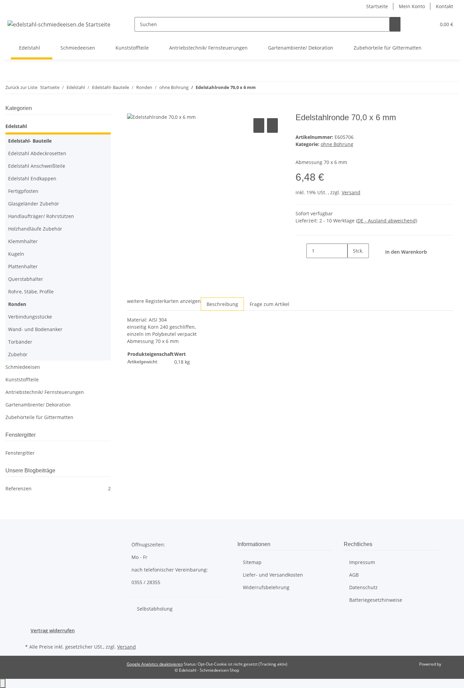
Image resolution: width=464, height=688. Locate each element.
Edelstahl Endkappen (32, 178)
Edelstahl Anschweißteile (36, 166)
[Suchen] (395, 24)
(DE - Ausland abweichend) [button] (386, 220)
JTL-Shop (450, 664)
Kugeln (16, 254)
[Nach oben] (2, 683)
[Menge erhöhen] (352, 265)
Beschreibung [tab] (222, 304)
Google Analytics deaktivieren (155, 664)
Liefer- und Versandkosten (273, 575)
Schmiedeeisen (22, 367)
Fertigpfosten (23, 191)
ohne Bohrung (337, 144)
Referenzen (58, 488)
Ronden (17, 304)
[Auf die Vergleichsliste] (258, 125)
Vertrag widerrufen (53, 630)
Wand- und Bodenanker (35, 329)
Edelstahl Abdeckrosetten (37, 153)
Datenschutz (363, 587)
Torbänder (20, 342)
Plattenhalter (23, 266)
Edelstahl (16, 126)
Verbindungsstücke (30, 316)
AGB (354, 575)
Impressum (362, 562)
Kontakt (444, 6)
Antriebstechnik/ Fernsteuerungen (44, 392)
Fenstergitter (20, 453)
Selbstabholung (155, 608)
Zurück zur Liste (21, 87)
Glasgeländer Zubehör (33, 203)
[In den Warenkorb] (132, 109)
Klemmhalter (23, 241)
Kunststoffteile (22, 379)
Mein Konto (412, 6)
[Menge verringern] (301, 250)
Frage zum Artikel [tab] (269, 304)
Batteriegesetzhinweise (375, 600)
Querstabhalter (25, 279)
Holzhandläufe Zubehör (35, 228)
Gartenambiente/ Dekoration (38, 404)
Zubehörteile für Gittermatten (39, 417)
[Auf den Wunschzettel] (272, 125)
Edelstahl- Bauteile (30, 141)
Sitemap (252, 562)
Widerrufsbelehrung (266, 587)
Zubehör (18, 354)
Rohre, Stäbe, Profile (31, 291)
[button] (416, 24)
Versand (351, 192)
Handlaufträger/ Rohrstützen (41, 216)
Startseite (377, 6)
